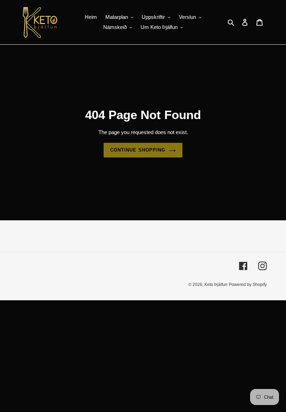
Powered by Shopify (248, 284)
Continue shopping (137, 150)
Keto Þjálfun (215, 284)
